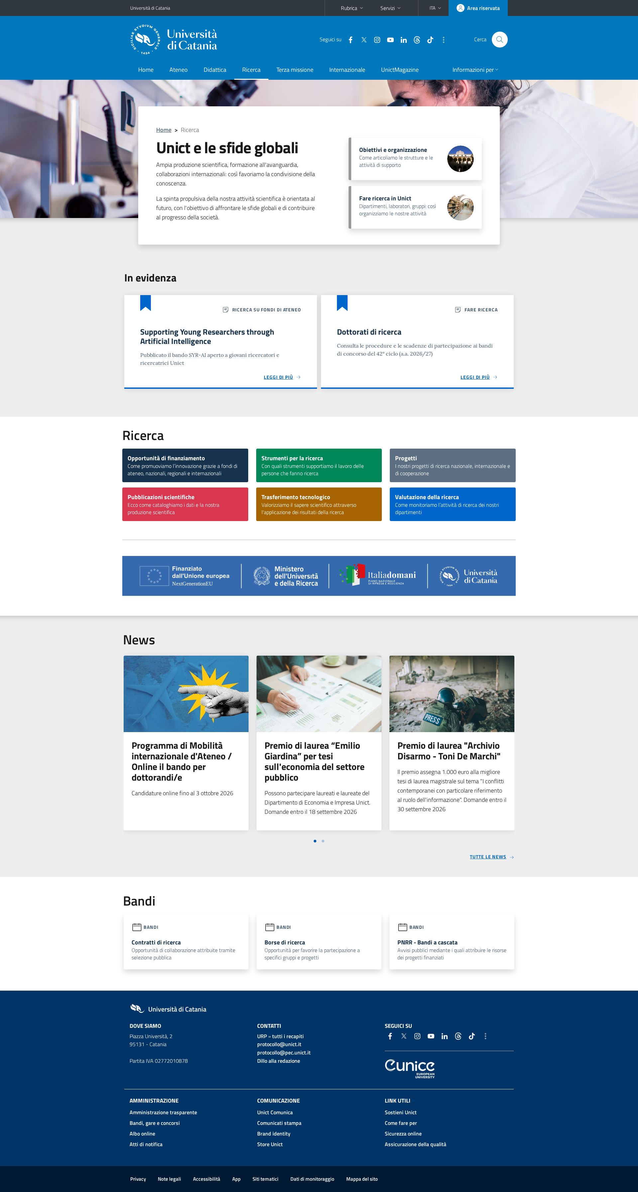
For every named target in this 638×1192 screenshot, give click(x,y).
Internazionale (347, 69)
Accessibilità (206, 1179)
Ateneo (178, 69)
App (236, 1179)
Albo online (142, 1134)
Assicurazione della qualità (415, 1144)
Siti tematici (265, 1179)
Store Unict (270, 1144)
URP (262, 1036)
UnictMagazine (400, 69)
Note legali (169, 1179)
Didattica (215, 69)
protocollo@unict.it (279, 1044)
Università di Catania (150, 7)
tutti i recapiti (288, 1036)
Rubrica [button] (349, 8)
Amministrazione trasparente (163, 1112)
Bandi (151, 926)
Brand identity (273, 1134)
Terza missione (294, 69)
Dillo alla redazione (278, 1061)
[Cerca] (500, 40)
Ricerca (251, 69)
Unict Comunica (275, 1112)
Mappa (362, 1179)
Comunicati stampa (279, 1123)
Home (146, 69)
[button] (436, 8)
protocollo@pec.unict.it (284, 1052)
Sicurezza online (403, 1134)
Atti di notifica (146, 1144)
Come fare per (401, 1123)
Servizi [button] (387, 8)
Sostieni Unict (401, 1112)
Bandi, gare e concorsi (155, 1123)
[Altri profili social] (441, 39)
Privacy (138, 1179)
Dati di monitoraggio (312, 1179)
